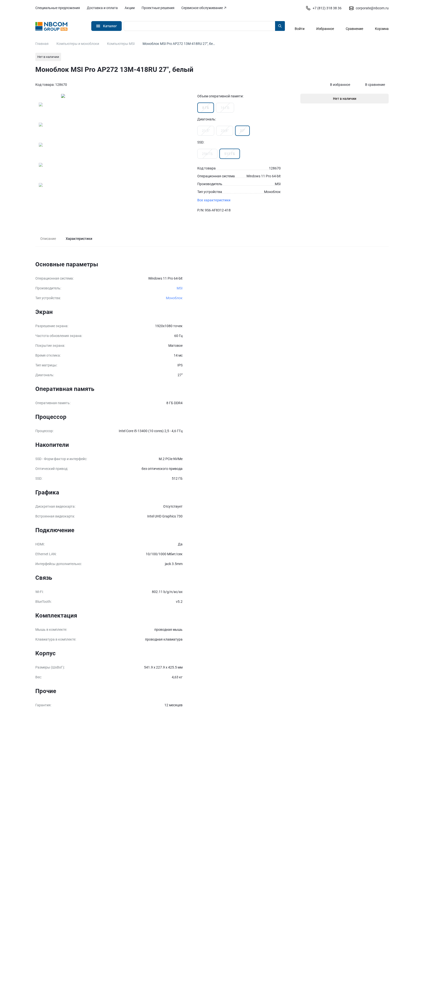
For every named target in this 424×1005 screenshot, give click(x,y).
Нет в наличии (344, 99)
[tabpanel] (212, 485)
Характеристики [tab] (79, 239)
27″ (242, 131)
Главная (42, 44)
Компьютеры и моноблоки (77, 44)
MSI (180, 288)
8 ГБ (205, 108)
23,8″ (224, 131)
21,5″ (206, 131)
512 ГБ (229, 154)
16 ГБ (225, 108)
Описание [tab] (48, 239)
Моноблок (174, 298)
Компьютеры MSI (121, 44)
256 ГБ (207, 154)
